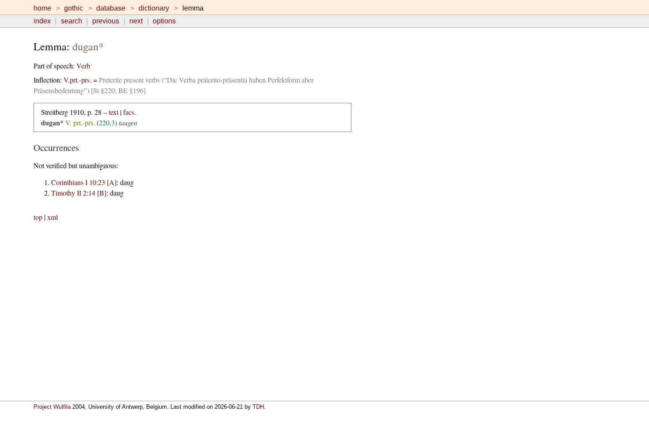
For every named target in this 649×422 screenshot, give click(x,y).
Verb (83, 65)
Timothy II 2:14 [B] (78, 192)
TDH (258, 406)
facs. (129, 112)
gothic (73, 8)
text (113, 112)
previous (105, 21)
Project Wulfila (52, 406)
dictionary (154, 8)
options (164, 21)
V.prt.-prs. (77, 79)
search (71, 21)
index (42, 21)
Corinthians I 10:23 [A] (84, 182)
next (136, 21)
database (110, 8)
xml (52, 217)
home (42, 8)
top (38, 217)
